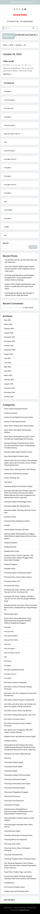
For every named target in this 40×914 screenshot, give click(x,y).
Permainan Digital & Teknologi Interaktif (17, 573)
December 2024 (9, 388)
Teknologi (7, 758)
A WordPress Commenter (13, 308)
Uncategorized (9, 883)
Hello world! (8, 61)
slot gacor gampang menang (14, 670)
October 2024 (8, 397)
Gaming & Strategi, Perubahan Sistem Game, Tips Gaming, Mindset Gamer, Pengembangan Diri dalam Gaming (19, 445)
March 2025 (8, 375)
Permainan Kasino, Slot (12, 581)
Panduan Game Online (11, 551)
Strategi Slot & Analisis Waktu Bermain (17, 754)
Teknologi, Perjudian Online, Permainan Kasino (20, 859)
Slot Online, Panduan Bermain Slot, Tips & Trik (19, 715)
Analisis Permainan (10, 413)
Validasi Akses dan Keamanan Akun (16, 891)
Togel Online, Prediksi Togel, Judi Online (17, 872)
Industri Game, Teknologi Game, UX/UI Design (19, 469)
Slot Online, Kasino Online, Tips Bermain (18, 711)
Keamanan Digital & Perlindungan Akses (17, 502)
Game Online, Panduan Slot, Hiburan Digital (19, 426)
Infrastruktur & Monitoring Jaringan (16, 474)
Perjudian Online (9, 569)
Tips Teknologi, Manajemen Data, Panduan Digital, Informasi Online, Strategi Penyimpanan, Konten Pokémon (20, 865)
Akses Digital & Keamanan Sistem (15, 409)
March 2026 (8, 324)
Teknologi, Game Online (12, 844)
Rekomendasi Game (11, 614)
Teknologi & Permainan (12, 796)
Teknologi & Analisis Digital (13, 762)
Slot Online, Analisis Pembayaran (15, 682)
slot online (7, 678)
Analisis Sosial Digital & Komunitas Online (18, 417)
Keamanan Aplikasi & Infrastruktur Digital (18, 486)
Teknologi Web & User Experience (15, 840)
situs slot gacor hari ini (12, 134)
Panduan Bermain (10, 547)
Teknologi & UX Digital (11, 805)
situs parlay (8, 210)
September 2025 (9, 350)
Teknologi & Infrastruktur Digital (15, 779)
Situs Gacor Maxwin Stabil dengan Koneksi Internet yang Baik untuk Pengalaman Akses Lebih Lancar (20, 269)
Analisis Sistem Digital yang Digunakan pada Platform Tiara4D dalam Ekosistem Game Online (20, 286)
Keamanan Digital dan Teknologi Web (17, 506)
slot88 (6, 227)
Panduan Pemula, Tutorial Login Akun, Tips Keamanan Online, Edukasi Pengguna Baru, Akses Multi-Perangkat (18, 558)
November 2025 (9, 341)
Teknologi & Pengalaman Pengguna (16, 792)
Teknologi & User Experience (14, 801)
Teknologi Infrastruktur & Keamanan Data (18, 835)
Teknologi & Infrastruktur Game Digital (17, 784)
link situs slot (9, 108)
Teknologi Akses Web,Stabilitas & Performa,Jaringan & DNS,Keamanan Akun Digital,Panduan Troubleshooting (18, 811)
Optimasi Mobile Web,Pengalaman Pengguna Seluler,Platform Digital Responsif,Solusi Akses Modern (20, 536)
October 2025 (8, 346)
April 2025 (7, 371)
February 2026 (9, 329)
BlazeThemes (24, 910)
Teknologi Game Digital (12, 831)
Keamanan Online (10, 517)
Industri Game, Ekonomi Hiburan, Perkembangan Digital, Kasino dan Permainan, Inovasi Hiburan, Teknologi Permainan (20, 463)
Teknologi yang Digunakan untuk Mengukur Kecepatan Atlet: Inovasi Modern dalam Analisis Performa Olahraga (17, 2)
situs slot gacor (9, 100)
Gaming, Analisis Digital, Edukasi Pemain (18, 452)
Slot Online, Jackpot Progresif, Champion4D (19, 700)
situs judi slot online (11, 640)
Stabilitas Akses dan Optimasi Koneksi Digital (20, 736)
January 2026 (8, 333)
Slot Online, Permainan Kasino (14, 719)
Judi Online (8, 482)
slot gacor (7, 91)
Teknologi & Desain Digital (13, 767)
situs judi (7, 627)
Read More (6, 74)
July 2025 (7, 358)
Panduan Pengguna (10, 564)
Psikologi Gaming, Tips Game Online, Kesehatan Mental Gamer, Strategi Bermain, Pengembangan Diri (20, 607)
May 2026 (7, 320)
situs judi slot (9, 631)
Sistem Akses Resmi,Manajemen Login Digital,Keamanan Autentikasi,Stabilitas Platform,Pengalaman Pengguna (17, 620)
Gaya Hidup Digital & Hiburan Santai (16, 456)
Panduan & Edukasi (10, 543)
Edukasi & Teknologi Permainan (15, 422)
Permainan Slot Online (11, 586)
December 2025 (9, 337)
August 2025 (8, 354)
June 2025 (7, 363)
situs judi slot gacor (11, 636)
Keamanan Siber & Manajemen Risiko (17, 521)
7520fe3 (7, 65)
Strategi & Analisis (10, 741)
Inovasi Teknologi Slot (11, 478)
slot (5, 142)
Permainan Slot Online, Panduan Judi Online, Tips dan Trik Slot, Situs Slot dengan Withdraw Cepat (20, 598)
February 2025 (9, 380)
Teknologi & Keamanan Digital (14, 788)
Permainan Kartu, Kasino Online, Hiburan (18, 577)
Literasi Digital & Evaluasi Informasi (16, 529)
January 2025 (8, 384)
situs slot (7, 644)
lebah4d (7, 525)
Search (6, 243)
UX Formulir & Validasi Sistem (14, 887)
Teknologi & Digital (10, 771)
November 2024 (9, 392)
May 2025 (7, 367)
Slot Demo (7, 661)
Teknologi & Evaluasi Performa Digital (17, 775)
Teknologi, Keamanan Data (13, 855)
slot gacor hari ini (10, 159)
